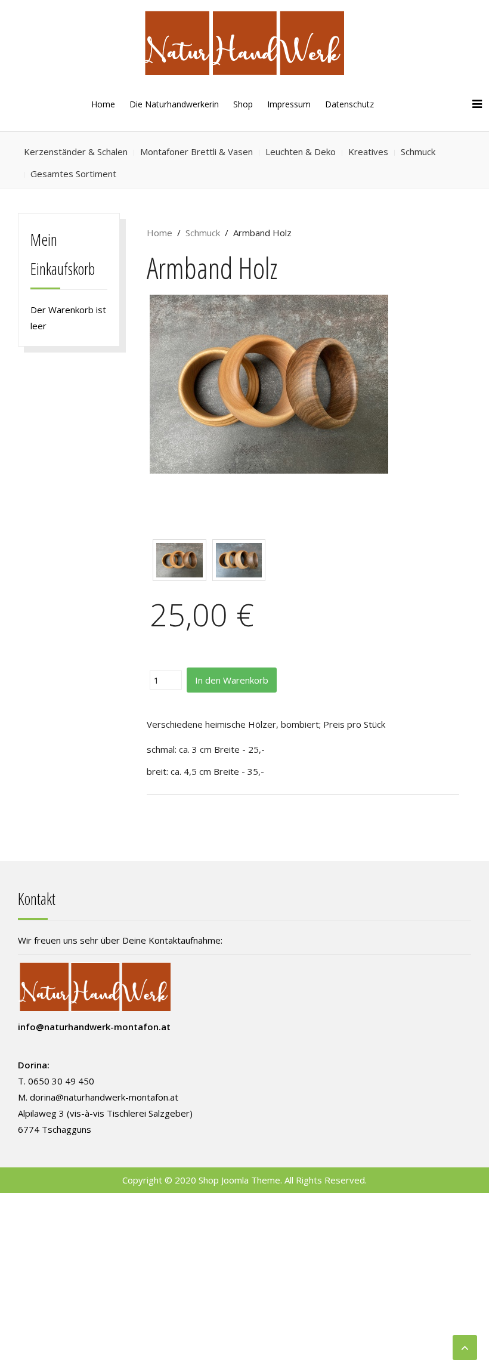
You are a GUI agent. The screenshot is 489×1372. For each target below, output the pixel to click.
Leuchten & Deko (300, 151)
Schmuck (418, 151)
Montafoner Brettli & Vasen (196, 151)
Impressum (289, 104)
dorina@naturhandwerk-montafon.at (104, 1097)
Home (103, 104)
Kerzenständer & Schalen (76, 151)
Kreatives (368, 151)
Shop (243, 104)
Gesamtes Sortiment (73, 174)
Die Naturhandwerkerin (174, 104)
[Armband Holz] (269, 383)
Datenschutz (349, 104)
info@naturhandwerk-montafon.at (94, 1027)
